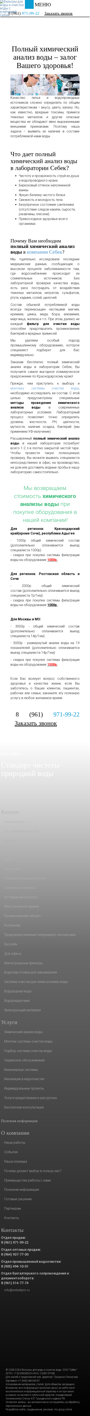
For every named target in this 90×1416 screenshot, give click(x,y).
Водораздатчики (17, 1001)
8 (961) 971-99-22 (14, 1242)
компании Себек (44, 252)
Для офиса (12, 954)
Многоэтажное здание (21, 906)
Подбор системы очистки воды (28, 1051)
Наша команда (15, 1161)
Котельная (12, 925)
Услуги (18, 18)
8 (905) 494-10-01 (14, 1266)
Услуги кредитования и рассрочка (30, 1098)
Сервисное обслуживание (24, 1060)
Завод (9, 859)
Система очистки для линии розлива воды (36, 982)
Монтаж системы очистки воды (28, 1041)
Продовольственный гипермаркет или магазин (40, 935)
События (11, 1152)
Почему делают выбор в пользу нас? (33, 1171)
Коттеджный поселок (20, 897)
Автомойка (12, 869)
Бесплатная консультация (24, 1107)
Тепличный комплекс (20, 888)
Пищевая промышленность (25, 878)
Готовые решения (18, 1199)
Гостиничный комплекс (21, 831)
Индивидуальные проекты (24, 1088)
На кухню (11, 850)
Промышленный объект (22, 916)
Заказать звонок (58, 13)
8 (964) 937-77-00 (14, 1254)
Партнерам (12, 1208)
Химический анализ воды (23, 1032)
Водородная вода (17, 991)
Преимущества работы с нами (27, 1180)
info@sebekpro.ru (17, 1290)
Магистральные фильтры (23, 963)
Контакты (11, 1218)
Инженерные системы (21, 1070)
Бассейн (10, 944)
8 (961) (48, 714)
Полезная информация (19, 1121)
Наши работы (14, 1143)
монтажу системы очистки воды (44, 388)
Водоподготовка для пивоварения (30, 972)
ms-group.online (63, 1409)
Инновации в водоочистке (24, 1079)
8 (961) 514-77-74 (14, 1283)
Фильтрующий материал (22, 1010)
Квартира (11, 841)
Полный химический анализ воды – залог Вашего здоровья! (45, 57)
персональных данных (18, 1405)
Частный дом (14, 822)
